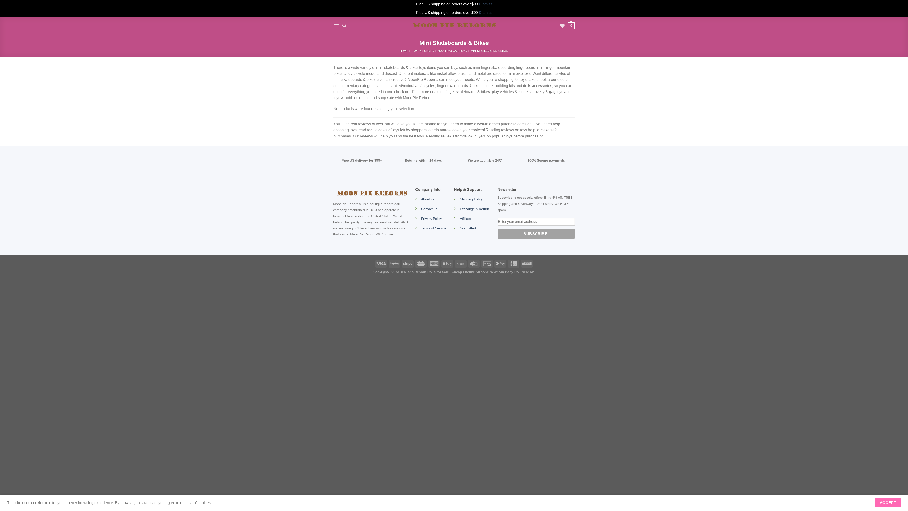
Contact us (429, 209)
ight (385, 272)
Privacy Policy (431, 218)
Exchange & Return (474, 209)
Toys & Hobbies (423, 50)
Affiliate (465, 218)
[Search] (344, 25)
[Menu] (336, 25)
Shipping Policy (471, 199)
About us (427, 199)
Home (404, 50)
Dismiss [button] (485, 4)
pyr (380, 272)
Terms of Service (433, 228)
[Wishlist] (562, 26)
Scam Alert (468, 228)
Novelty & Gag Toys (452, 50)
